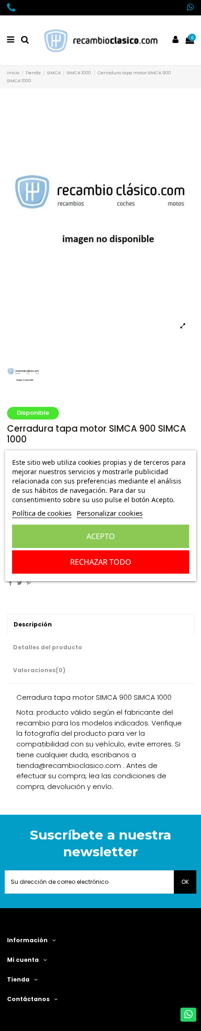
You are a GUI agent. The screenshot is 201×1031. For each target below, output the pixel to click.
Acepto (100, 536)
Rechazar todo (100, 562)
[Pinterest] (29, 583)
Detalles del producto (47, 647)
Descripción (33, 624)
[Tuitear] (19, 583)
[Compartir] (10, 583)
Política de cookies (42, 513)
